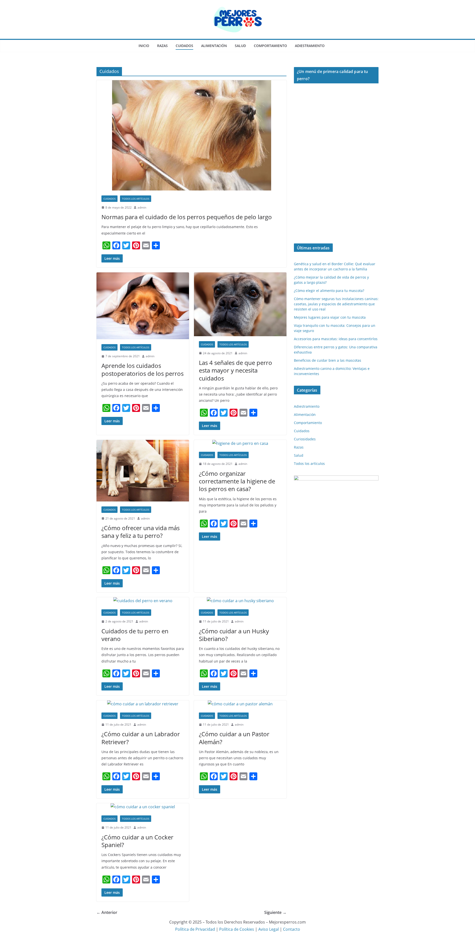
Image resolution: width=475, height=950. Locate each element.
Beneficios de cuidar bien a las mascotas (327, 360)
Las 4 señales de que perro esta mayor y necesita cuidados (235, 370)
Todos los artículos (135, 198)
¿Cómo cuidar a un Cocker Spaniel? (137, 841)
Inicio (144, 45)
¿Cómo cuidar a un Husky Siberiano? (234, 635)
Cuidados (184, 45)
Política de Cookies (236, 929)
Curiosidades (305, 439)
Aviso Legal (269, 929)
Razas (162, 45)
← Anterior (106, 912)
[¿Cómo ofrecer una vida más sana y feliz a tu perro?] (142, 470)
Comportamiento (270, 45)
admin (142, 207)
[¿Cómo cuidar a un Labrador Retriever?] (142, 704)
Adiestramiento (310, 45)
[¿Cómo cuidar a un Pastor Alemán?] (240, 704)
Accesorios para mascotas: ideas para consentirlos (336, 338)
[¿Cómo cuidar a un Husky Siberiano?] (240, 600)
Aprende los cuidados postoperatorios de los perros (142, 369)
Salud (240, 45)
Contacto (291, 929)
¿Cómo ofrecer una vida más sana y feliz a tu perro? (140, 532)
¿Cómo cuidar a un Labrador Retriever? (140, 738)
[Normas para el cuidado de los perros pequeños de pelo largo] (191, 135)
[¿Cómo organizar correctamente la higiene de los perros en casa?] (240, 443)
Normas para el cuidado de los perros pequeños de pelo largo (186, 217)
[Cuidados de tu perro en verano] (142, 600)
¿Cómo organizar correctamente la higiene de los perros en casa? (237, 481)
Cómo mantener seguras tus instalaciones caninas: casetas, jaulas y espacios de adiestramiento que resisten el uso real (336, 303)
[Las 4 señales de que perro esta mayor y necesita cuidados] (240, 304)
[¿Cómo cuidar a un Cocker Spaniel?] (142, 806)
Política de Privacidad (195, 929)
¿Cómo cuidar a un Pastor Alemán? (234, 738)
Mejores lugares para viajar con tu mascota (330, 317)
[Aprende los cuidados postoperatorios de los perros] (142, 305)
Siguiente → (275, 912)
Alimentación (214, 45)
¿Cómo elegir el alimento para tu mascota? (329, 290)
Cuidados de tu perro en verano (134, 635)
